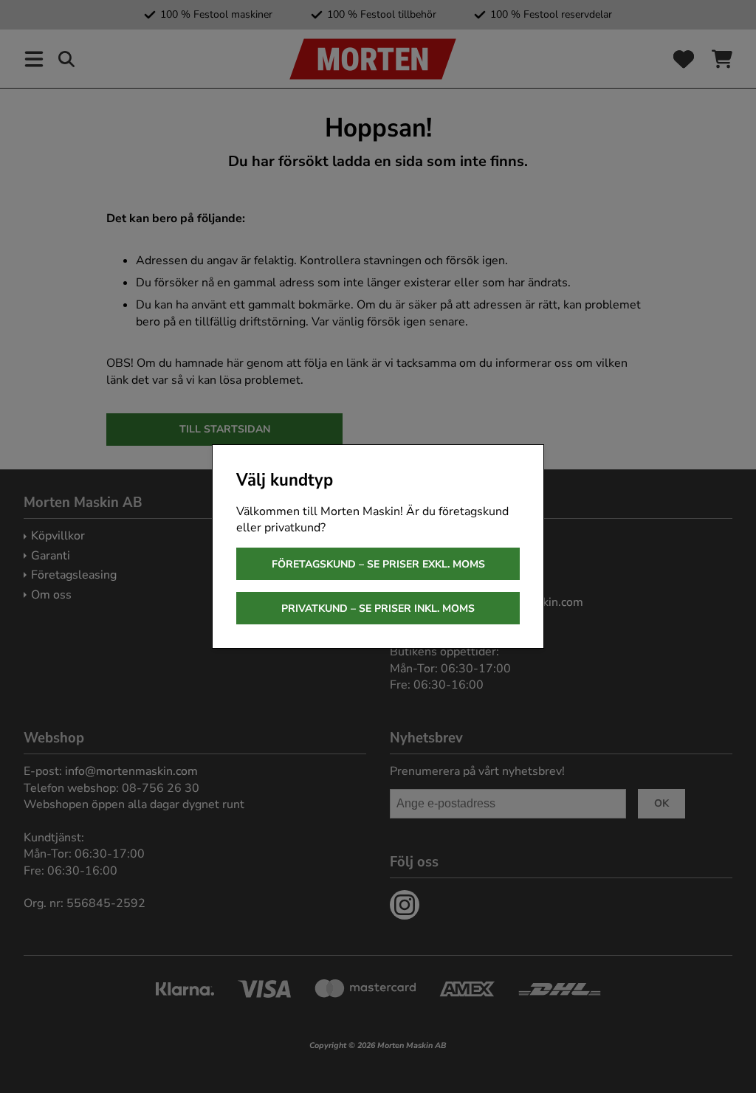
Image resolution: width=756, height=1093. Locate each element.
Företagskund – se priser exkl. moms (378, 564)
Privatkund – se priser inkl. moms (378, 608)
